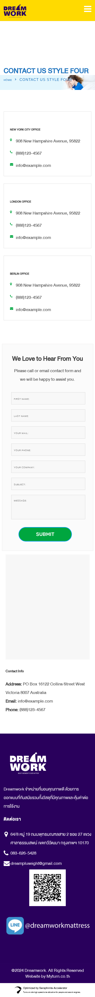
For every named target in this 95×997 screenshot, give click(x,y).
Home (8, 80)
